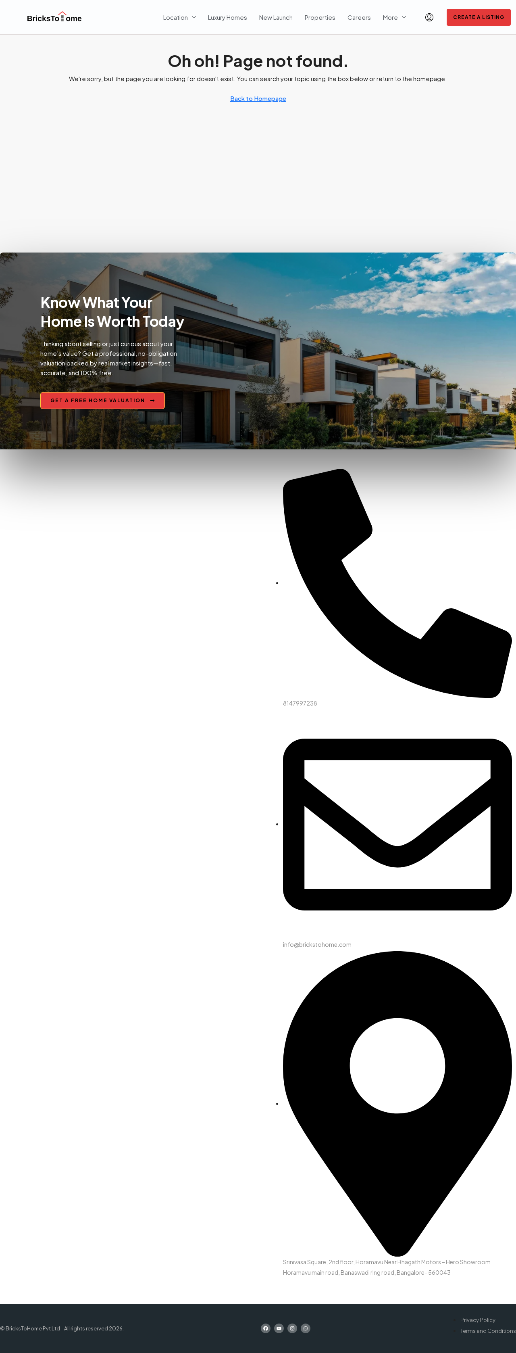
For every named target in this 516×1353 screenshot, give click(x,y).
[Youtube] (279, 1328)
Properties (320, 17)
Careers (359, 17)
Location (175, 17)
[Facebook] (265, 1328)
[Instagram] (292, 1328)
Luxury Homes (227, 17)
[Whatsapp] (305, 1328)
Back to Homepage (258, 98)
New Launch (276, 17)
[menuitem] (429, 17)
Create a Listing (478, 17)
